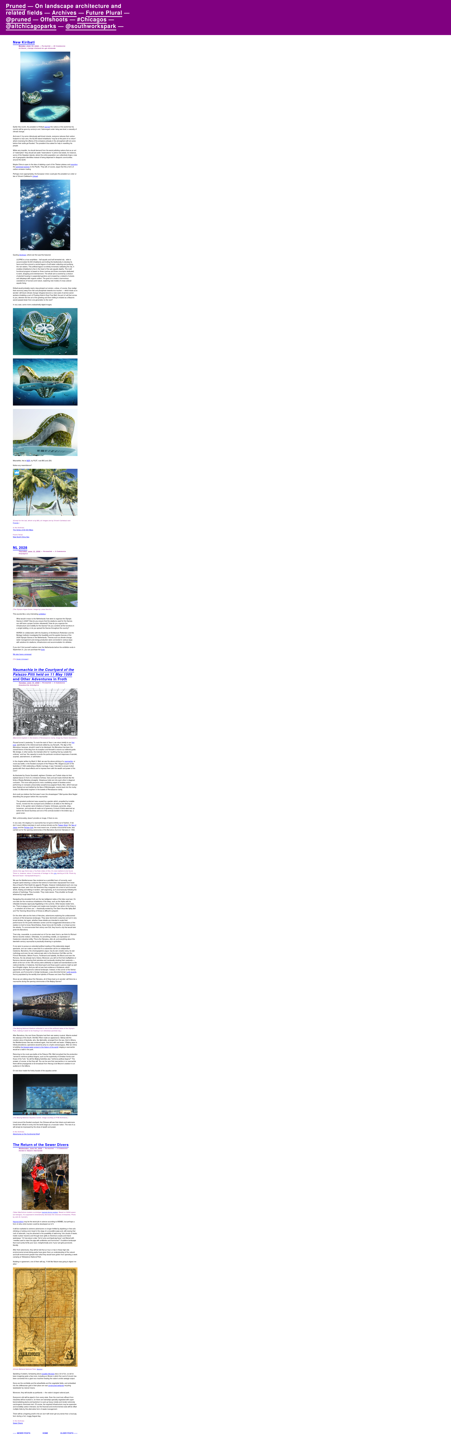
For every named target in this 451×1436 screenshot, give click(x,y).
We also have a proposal (22, 654)
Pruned (16, 6)
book (43, 649)
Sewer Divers (18, 1423)
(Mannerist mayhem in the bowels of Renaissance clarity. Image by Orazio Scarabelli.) (45, 738)
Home (45, 1433)
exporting (74, 164)
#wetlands (38, 1151)
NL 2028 (20, 547)
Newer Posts (23, 1433)
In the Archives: (19, 528)
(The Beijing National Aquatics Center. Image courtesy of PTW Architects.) (40, 1118)
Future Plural (104, 12)
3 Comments (60, 551)
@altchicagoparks (31, 26)
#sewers (22, 1151)
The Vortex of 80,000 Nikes (23, 530)
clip (55, 873)
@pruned (18, 19)
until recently (71, 972)
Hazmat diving (18, 1221)
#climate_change (26, 48)
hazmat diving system (50, 1212)
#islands (52, 48)
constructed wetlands (56, 1385)
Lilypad (35, 176)
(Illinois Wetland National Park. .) (28, 1369)
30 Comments (59, 46)
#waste (30, 1151)
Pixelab (16, 523)
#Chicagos (92, 19)
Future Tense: (18, 535)
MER (28, 460)
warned (47, 127)
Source (39, 1369)
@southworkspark (91, 26)
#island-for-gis (41, 48)
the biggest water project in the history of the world (39, 1047)
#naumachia (24, 685)
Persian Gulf (28, 827)
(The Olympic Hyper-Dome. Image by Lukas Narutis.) (32, 609)
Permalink (46, 46)
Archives (64, 12)
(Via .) (21, 659)
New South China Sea (21, 537)
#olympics (23, 554)
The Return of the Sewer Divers (41, 1144)
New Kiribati (24, 42)
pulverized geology (23, 167)
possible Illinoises (48, 1374)
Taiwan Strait (63, 825)
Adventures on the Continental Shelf (26, 1134)
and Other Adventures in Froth (43, 674)
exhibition (42, 614)
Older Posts (66, 1433)
